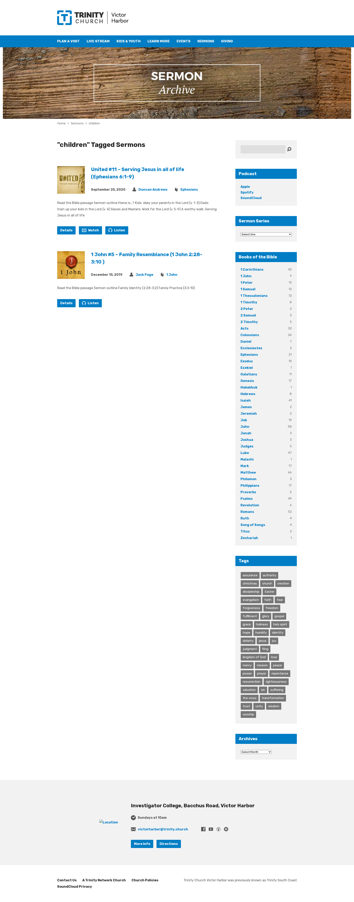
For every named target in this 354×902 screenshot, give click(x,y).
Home (61, 123)
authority (269, 575)
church (267, 583)
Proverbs (248, 492)
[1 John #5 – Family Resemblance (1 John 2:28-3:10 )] (71, 276)
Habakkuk (249, 387)
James (246, 407)
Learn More (159, 41)
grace (247, 624)
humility (261, 632)
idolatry (248, 641)
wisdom (273, 706)
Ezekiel (247, 368)
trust (246, 706)
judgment (250, 649)
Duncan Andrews (152, 189)
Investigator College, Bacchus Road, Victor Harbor (193, 806)
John (245, 427)
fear (280, 600)
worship (248, 714)
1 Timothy (249, 302)
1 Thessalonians (254, 296)
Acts (244, 328)
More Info (142, 844)
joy (274, 641)
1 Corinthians (252, 269)
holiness (262, 624)
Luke (245, 453)
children (94, 123)
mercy (247, 665)
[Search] (289, 149)
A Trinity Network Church (104, 880)
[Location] (108, 822)
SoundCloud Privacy (74, 886)
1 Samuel (248, 289)
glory (265, 616)
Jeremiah (249, 414)
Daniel (246, 341)
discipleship (251, 591)
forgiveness (251, 608)
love (274, 657)
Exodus (247, 361)
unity (259, 706)
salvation (249, 690)
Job (244, 420)
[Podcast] (218, 829)
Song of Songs (253, 525)
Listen (119, 230)
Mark (245, 466)
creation (283, 583)
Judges (247, 446)
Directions (169, 844)
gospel (279, 616)
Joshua (247, 440)
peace (277, 665)
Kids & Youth (129, 41)
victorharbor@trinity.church (163, 829)
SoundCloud (251, 198)
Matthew (248, 472)
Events (183, 41)
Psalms (247, 499)
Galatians (249, 374)
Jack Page (144, 275)
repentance (279, 673)
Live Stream (98, 41)
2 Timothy (249, 322)
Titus (245, 531)
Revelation (250, 505)
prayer (261, 673)
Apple (245, 187)
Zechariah (249, 538)
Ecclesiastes (251, 348)
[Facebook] (203, 829)
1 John (171, 275)
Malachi (247, 459)
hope (246, 632)
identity (277, 632)
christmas (250, 583)
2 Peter (247, 309)
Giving (227, 41)
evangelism (251, 600)
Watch (93, 230)
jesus (263, 641)
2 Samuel (248, 315)
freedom (272, 608)
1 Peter (247, 283)
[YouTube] (211, 829)
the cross (249, 698)
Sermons (205, 41)
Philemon (248, 479)
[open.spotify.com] (226, 829)
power (247, 673)
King (265, 649)
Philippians (250, 486)
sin (263, 690)
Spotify (247, 192)
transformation (273, 698)
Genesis (247, 381)
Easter (269, 591)
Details (66, 230)
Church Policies (145, 880)
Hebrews (248, 394)
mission (262, 665)
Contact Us (67, 880)
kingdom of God (254, 657)
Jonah (246, 433)
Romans (247, 512)
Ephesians (189, 189)
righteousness (276, 682)
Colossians (250, 335)
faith (267, 600)
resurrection (251, 682)
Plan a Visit (68, 41)
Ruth (245, 518)
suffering (276, 690)
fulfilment (250, 616)
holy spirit (280, 624)
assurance (250, 575)
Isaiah (246, 400)
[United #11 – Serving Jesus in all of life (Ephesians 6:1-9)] (71, 191)
